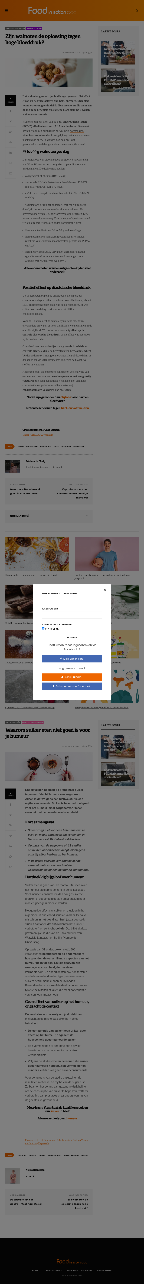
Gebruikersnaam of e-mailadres (59, 593)
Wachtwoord (50, 609)
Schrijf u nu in (72, 677)
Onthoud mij (52, 628)
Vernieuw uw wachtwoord (57, 624)
